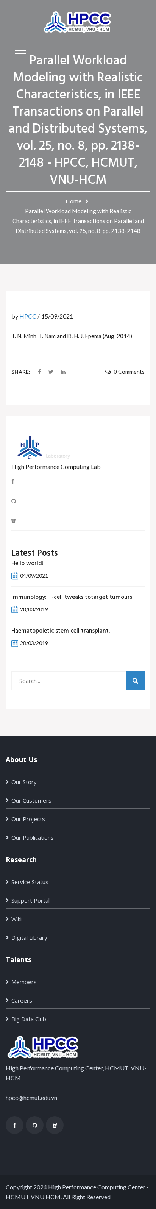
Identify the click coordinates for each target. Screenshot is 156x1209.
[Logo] (78, 21)
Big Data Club (28, 1019)
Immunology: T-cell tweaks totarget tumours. (72, 597)
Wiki (16, 919)
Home (74, 201)
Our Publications (32, 837)
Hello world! (27, 563)
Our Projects (28, 819)
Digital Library (29, 937)
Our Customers (31, 800)
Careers (21, 1000)
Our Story (24, 782)
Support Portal (30, 900)
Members (24, 982)
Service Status (29, 882)
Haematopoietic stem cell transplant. (60, 631)
